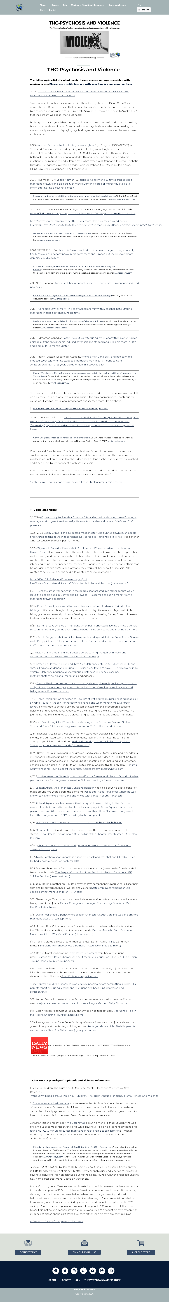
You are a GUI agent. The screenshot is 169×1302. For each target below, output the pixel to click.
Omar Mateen (44, 830)
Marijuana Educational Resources (87, 5)
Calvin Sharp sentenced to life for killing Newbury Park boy (62, 437)
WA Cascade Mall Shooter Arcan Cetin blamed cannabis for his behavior (79, 822)
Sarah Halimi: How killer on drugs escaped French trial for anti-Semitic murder (76, 482)
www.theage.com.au (59, 383)
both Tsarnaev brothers (83, 953)
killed (112, 941)
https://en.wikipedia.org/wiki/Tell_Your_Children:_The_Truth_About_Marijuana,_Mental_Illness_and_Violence (94, 1095)
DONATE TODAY (28, 1252)
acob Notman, (66, 179)
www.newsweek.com (49, 240)
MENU (145, 9)
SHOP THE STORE (140, 1252)
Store (42, 10)
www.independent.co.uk (123, 199)
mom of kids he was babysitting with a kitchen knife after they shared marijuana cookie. (82, 213)
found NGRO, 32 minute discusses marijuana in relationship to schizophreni (75, 1130)
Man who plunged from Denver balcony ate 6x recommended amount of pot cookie (70, 408)
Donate (55, 5)
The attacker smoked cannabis (51, 1103)
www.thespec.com (61, 299)
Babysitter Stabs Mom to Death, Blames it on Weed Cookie (62, 233)
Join (65, 5)
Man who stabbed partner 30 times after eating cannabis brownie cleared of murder (74, 196)
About (43, 5)
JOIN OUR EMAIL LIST (84, 1252)
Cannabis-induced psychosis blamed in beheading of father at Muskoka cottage (72, 295)
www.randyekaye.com (52, 1156)
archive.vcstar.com (116, 441)
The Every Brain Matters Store (102, 1280)
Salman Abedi (44, 787)
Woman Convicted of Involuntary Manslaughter (65, 145)
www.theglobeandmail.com (53, 327)
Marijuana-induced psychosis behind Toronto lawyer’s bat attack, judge (68, 321)
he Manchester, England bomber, (74, 787)
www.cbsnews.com (122, 273)
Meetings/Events (117, 5)
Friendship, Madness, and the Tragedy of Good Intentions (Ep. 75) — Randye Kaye (73, 1147)
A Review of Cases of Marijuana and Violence (56, 1221)
